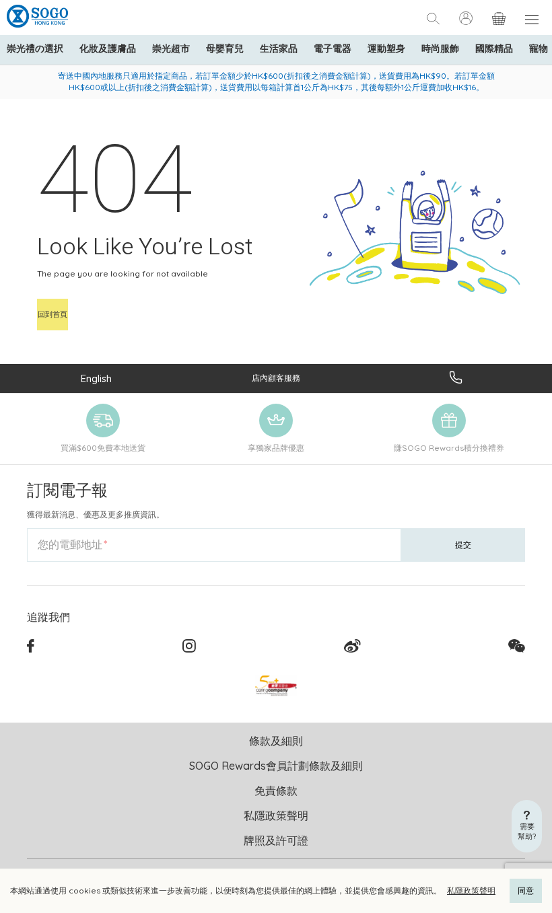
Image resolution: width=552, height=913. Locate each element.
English (96, 378)
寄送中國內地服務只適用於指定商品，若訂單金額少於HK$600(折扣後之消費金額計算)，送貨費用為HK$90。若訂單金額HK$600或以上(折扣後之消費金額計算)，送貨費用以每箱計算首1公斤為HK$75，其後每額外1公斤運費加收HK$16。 (276, 81)
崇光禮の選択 (35, 48)
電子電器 (332, 48)
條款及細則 (276, 740)
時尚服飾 (440, 48)
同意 (526, 890)
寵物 (538, 48)
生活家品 (279, 48)
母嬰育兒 (225, 48)
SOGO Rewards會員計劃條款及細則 (276, 765)
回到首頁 (52, 314)
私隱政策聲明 (471, 890)
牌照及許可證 (276, 840)
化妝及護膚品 (107, 48)
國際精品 (494, 48)
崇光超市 (171, 48)
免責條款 (276, 790)
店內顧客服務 (276, 378)
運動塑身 (386, 48)
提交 (463, 545)
